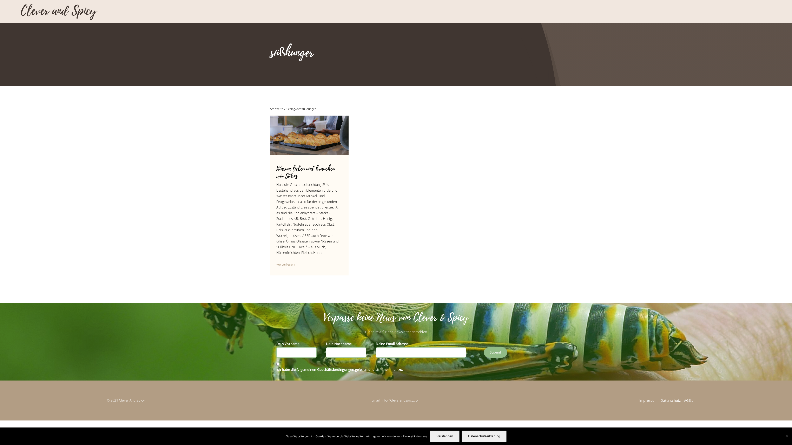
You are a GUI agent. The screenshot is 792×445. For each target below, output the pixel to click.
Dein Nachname (339, 344)
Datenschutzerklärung (484, 436)
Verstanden (444, 436)
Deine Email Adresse (392, 344)
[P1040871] (309, 117)
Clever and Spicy (59, 11)
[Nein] (787, 436)
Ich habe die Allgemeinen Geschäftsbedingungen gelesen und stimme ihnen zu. (339, 369)
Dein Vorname (287, 344)
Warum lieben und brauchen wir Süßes (305, 172)
